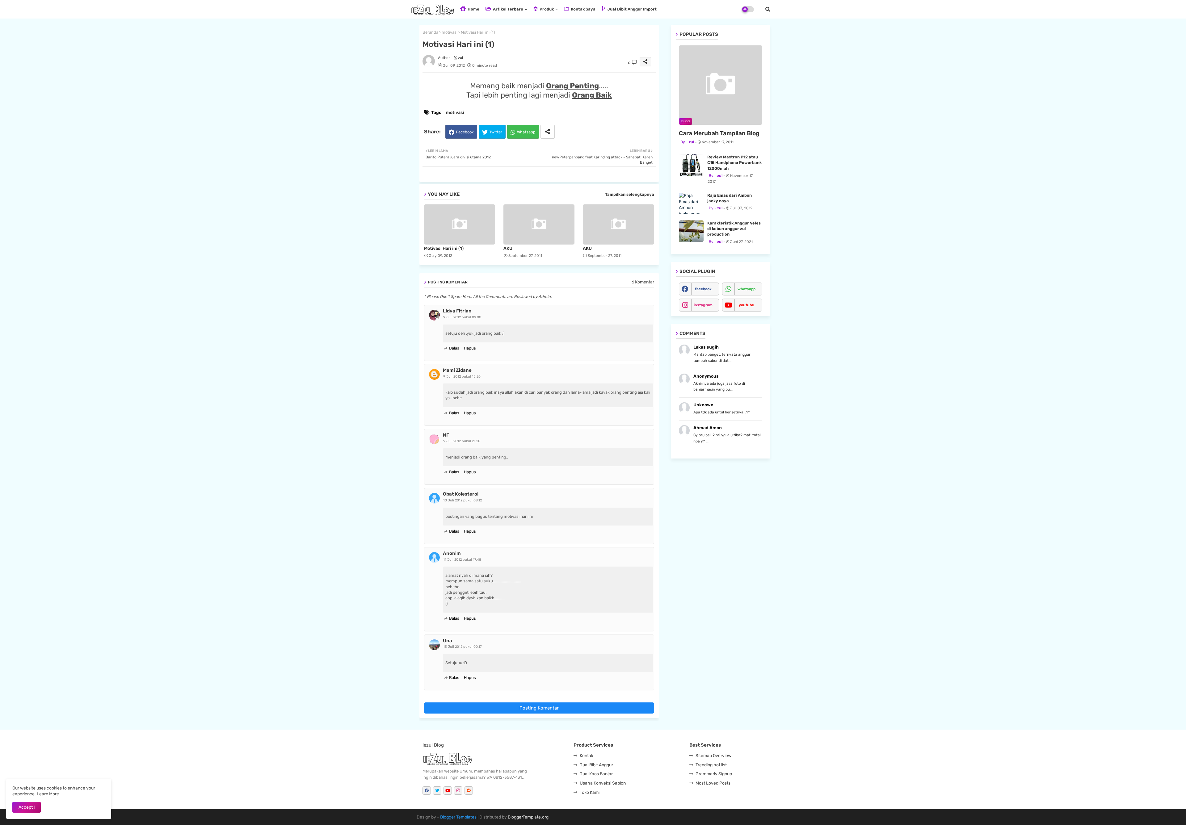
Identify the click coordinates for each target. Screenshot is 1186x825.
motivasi (449, 32)
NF (446, 435)
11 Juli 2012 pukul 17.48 (462, 560)
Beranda (430, 32)
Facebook (465, 132)
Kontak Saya (582, 9)
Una (447, 640)
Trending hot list (711, 765)
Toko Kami (589, 792)
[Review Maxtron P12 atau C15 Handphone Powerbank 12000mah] (691, 165)
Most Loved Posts (713, 783)
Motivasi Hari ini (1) (444, 248)
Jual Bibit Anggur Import (631, 9)
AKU (507, 248)
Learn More (48, 794)
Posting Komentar (539, 708)
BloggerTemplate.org (528, 817)
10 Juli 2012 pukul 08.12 (462, 500)
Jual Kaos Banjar (596, 774)
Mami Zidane (457, 370)
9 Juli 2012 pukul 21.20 (461, 441)
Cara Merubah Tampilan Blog (719, 133)
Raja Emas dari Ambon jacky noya (729, 198)
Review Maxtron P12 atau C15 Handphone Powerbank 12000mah (734, 162)
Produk (546, 9)
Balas (454, 348)
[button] (768, 9)
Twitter (495, 132)
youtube (746, 305)
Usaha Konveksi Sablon (603, 783)
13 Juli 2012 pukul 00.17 (462, 647)
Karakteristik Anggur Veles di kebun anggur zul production (734, 229)
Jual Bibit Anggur (596, 765)
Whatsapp (526, 132)
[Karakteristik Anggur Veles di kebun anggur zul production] (691, 231)
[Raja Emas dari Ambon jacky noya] (691, 203)
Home (473, 9)
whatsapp (746, 289)
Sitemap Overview (713, 755)
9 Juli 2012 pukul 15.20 (462, 377)
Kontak (586, 755)
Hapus (470, 348)
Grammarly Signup (714, 774)
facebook (703, 289)
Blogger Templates (458, 817)
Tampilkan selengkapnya (629, 194)
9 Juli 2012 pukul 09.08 (462, 317)
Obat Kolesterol (460, 494)
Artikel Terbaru (507, 9)
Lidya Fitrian (457, 311)
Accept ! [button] (27, 807)
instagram (703, 305)
